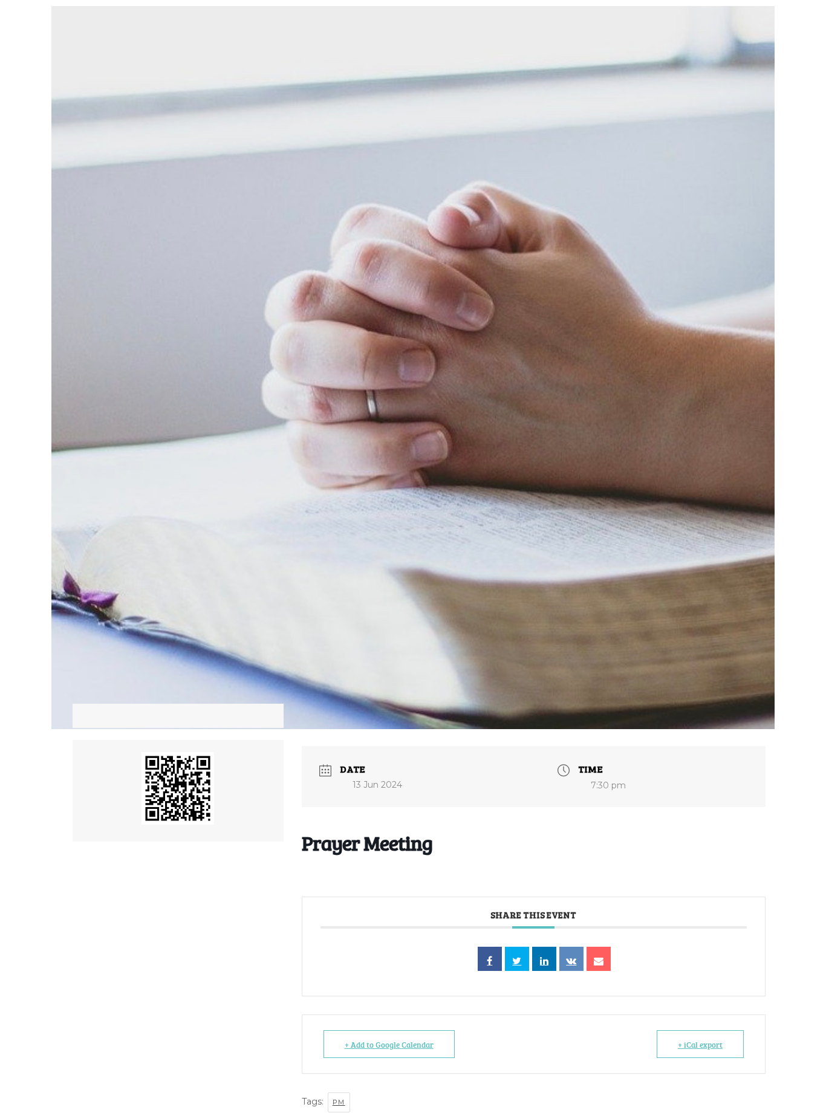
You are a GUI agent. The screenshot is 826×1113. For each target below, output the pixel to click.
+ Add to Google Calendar (389, 1044)
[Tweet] (517, 959)
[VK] (571, 959)
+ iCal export (700, 1044)
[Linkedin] (544, 959)
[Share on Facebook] (490, 959)
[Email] (599, 959)
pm (339, 1102)
